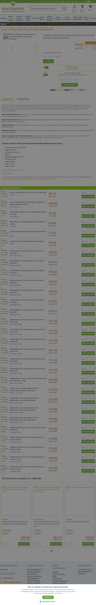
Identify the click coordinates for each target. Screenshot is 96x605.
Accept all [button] (48, 597)
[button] (48, 602)
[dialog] (48, 594)
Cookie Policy (58, 593)
